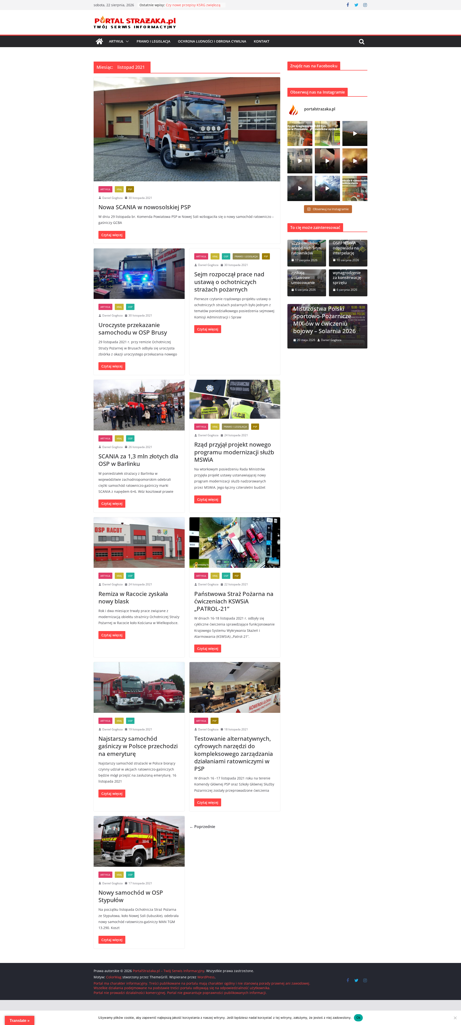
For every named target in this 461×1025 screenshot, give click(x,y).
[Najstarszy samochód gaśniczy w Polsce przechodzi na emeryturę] (139, 687)
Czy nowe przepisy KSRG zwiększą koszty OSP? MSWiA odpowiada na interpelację (347, 241)
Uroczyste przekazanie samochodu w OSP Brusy (132, 328)
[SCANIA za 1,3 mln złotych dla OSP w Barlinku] (139, 405)
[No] (455, 1017)
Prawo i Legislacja (153, 41)
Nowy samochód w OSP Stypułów (130, 896)
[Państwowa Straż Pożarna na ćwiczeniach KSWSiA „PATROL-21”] (234, 542)
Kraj (119, 189)
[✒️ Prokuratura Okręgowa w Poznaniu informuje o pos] (299, 133)
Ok (358, 1017)
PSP (130, 189)
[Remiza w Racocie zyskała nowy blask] (139, 542)
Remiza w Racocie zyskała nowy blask (133, 597)
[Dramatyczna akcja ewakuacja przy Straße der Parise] (299, 160)
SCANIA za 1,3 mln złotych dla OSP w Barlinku (138, 460)
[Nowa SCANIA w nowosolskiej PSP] (187, 129)
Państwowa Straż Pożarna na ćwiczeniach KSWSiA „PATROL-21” (233, 601)
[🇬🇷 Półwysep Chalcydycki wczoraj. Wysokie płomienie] (299, 188)
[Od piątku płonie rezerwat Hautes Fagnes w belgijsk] (354, 133)
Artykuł (116, 41)
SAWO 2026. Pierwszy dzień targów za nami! (348, 327)
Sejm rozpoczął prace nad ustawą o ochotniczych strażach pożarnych (229, 281)
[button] (126, 41)
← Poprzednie (202, 826)
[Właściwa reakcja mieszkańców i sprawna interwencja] (327, 188)
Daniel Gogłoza (112, 198)
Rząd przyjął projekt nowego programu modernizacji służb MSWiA (234, 451)
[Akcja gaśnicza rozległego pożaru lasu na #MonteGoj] (327, 160)
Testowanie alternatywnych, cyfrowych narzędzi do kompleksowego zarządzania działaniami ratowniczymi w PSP (233, 753)
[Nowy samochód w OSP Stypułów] (139, 841)
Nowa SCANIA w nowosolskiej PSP (144, 207)
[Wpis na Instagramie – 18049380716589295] (354, 188)
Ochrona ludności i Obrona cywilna (212, 41)
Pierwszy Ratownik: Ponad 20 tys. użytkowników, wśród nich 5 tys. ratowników (306, 241)
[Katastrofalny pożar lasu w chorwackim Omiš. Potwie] (354, 160)
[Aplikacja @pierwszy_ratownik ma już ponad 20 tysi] (327, 133)
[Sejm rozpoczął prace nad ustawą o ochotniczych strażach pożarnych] (207, 329)
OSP (130, 307)
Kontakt (261, 41)
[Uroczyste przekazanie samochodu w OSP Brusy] (139, 273)
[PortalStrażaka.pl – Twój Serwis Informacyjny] (99, 41)
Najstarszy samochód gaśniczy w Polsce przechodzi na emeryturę (138, 745)
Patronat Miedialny (361, 313)
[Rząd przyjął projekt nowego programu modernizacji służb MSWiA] (234, 399)
